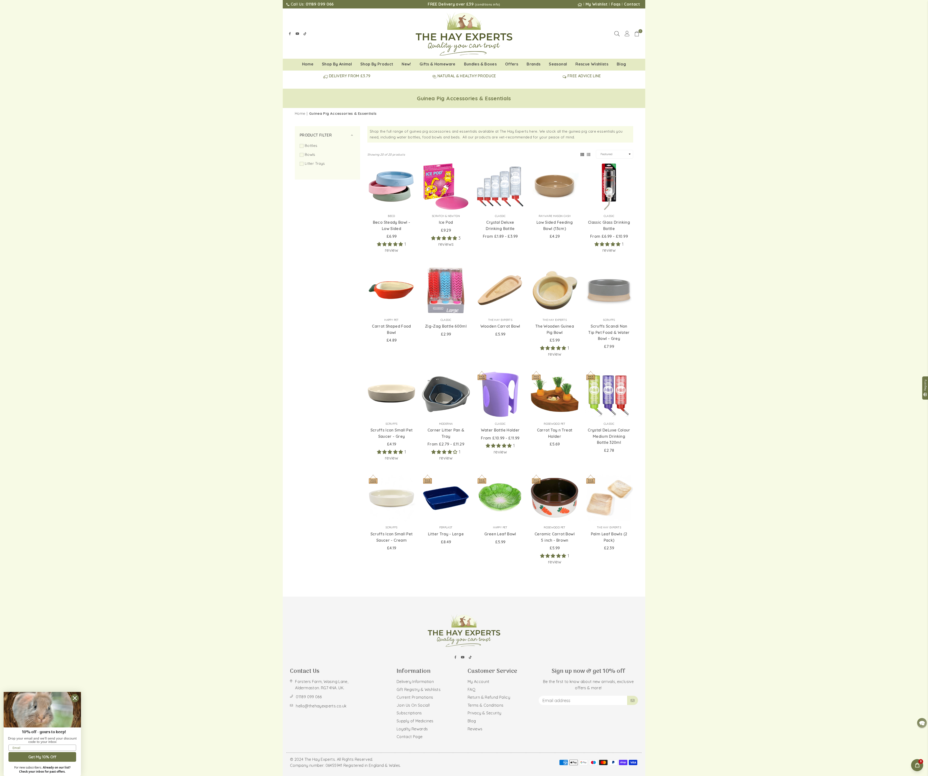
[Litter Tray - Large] (446, 498)
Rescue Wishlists (591, 64)
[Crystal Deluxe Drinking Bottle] (500, 186)
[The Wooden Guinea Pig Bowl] (555, 290)
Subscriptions (409, 713)
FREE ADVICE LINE (583, 75)
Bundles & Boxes (480, 64)
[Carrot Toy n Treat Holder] (555, 394)
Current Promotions (415, 697)
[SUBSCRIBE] (632, 700)
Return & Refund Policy (489, 697)
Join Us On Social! (413, 705)
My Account (479, 681)
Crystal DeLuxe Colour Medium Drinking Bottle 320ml (609, 436)
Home (307, 64)
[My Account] (627, 33)
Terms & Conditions (485, 705)
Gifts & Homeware (438, 64)
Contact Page (409, 736)
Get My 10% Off (42, 756)
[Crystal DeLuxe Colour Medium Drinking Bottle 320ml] (609, 394)
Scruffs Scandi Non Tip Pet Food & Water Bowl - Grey (609, 332)
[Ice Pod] (446, 186)
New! (406, 64)
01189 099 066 (309, 696)
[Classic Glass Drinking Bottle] (609, 186)
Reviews (475, 728)
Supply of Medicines (415, 721)
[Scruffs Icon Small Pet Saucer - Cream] (391, 498)
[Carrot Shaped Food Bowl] (391, 290)
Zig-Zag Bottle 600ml (446, 326)
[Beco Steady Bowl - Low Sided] (391, 186)
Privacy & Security (484, 713)
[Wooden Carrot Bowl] (500, 290)
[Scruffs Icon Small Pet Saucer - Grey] (391, 394)
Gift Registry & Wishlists (419, 689)
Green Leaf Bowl (500, 534)
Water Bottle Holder (500, 430)
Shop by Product (376, 64)
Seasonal (558, 64)
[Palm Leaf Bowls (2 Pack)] (609, 498)
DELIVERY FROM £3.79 (349, 75)
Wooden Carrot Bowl (500, 326)
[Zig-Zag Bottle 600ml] (446, 290)
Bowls (310, 154)
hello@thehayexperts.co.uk (321, 706)
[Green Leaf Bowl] (500, 498)
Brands (533, 64)
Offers (511, 64)
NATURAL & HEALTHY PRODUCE (466, 75)
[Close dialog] (75, 698)
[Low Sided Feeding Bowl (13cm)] (555, 186)
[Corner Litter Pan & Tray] (446, 394)
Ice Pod (446, 222)
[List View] (588, 154)
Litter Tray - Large (446, 534)
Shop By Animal (337, 64)
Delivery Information (415, 681)
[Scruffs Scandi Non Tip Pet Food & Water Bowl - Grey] (609, 290)
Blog (621, 64)
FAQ (471, 689)
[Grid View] (582, 154)
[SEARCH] (617, 33)
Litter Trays (315, 163)
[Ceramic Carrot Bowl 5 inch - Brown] (555, 498)
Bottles (311, 145)
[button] (637, 33)
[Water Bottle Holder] (500, 394)
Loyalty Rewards (412, 728)
